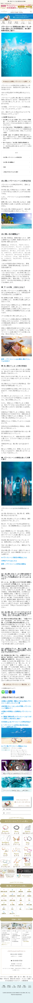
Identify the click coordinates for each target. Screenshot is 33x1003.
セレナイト (25, 750)
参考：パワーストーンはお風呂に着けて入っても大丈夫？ (15, 360)
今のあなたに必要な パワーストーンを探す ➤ (16, 81)
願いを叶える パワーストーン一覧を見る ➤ (16, 684)
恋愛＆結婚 (12, 900)
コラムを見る (29, 986)
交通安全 (4, 913)
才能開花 (29, 896)
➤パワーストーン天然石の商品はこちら (14, 557)
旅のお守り (12, 913)
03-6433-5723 (17, 960)
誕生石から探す (9, 986)
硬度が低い (21, 756)
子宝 (29, 900)
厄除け (3, 909)
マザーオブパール (15, 753)
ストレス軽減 (29, 909)
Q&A (4, 167)
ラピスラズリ (21, 753)
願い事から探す (19, 986)
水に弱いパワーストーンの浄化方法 (12, 157)
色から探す (14, 986)
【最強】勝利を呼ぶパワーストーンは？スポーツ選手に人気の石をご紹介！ (16, 717)
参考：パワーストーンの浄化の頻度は (13, 564)
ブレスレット (20, 751)
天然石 (20, 754)
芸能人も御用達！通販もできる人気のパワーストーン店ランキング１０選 (16, 702)
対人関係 (12, 904)
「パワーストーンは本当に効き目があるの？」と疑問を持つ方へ (15, 726)
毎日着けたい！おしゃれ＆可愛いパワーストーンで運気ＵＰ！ (16, 707)
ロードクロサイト (15, 754)
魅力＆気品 (4, 900)
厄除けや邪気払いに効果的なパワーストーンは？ (16, 712)
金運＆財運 (4, 896)
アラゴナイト (14, 750)
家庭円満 (21, 904)
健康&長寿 (3, 904)
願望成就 (21, 891)
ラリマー (26, 753)
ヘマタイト (25, 751)
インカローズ (20, 750)
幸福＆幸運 (12, 891)
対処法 (23, 754)
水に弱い (29, 754)
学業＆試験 (29, 904)
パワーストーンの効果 (16, 748)
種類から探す (4, 986)
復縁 (21, 900)
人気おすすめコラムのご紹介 (10, 172)
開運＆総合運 (4, 891)
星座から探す (24, 986)
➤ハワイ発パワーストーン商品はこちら (14, 746)
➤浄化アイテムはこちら (9, 561)
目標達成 (29, 891)
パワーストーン (14, 751)
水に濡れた (13, 756)
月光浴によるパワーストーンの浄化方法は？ (16, 722)
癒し (21, 909)
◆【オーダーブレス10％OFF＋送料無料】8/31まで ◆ (16, 1)
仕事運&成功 (12, 896)
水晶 (17, 756)
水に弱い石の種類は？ (9, 162)
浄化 (12, 909)
